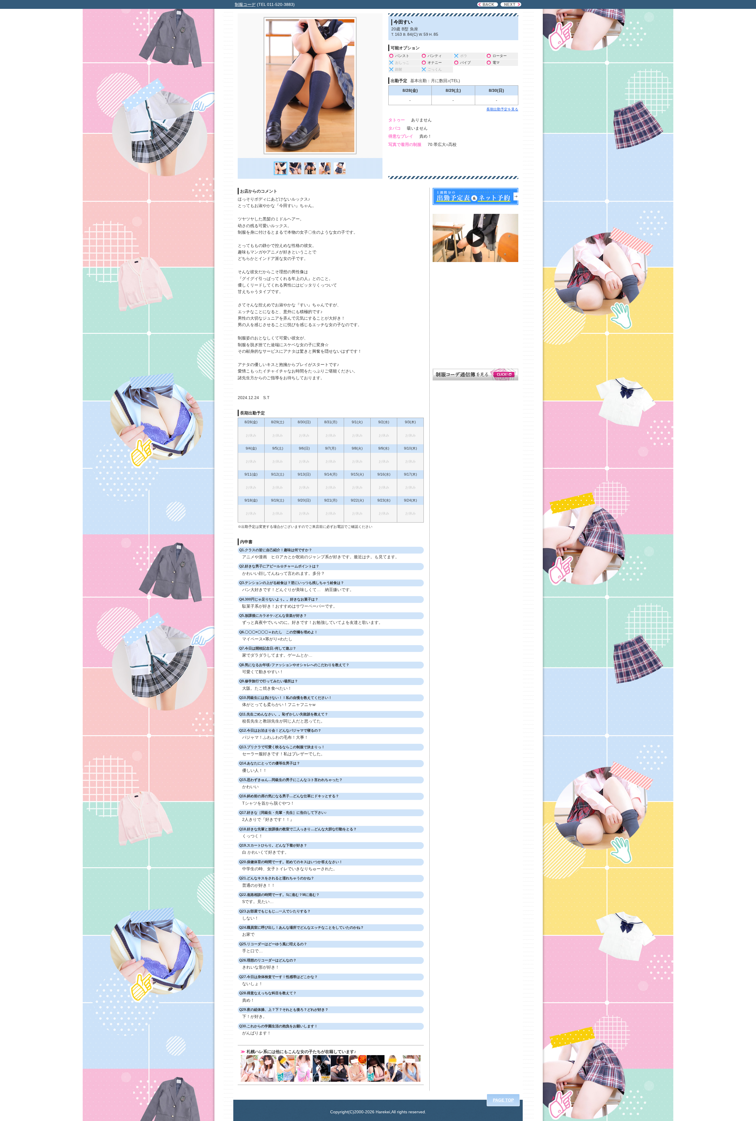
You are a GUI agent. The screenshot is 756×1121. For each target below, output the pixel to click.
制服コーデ (245, 4)
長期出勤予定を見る (502, 109)
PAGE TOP (503, 1100)
